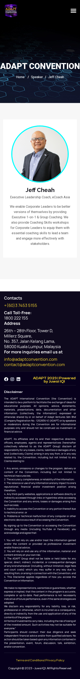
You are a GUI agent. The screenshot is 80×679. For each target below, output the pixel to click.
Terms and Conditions (30, 660)
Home (20, 77)
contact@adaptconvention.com (34, 364)
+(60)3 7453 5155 (20, 305)
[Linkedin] (18, 379)
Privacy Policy (55, 660)
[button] (73, 10)
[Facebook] (6, 379)
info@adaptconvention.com (30, 359)
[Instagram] (12, 379)
